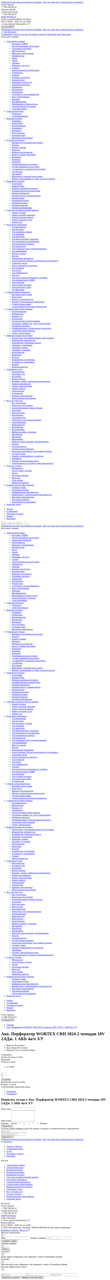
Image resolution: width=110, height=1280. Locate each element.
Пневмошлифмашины (22, 208)
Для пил (15, 275)
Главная (10, 1025)
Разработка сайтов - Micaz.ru (14, 1230)
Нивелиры (16, 355)
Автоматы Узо (18, 374)
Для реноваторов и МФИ (23, 280)
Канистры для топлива (22, 405)
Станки (15, 68)
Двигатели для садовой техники (26, 420)
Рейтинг (5, 1123)
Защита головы (19, 212)
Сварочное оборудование (23, 331)
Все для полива (19, 403)
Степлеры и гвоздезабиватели (25, 94)
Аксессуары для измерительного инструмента (33, 338)
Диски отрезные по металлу (24, 265)
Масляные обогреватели (23, 497)
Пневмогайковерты (21, 193)
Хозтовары (17, 174)
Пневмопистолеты (20, 200)
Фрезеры (16, 99)
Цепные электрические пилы (25, 461)
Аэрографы (17, 183)
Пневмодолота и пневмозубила (26, 196)
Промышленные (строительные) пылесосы (31, 328)
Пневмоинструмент (15, 181)
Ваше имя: (6, 1109)
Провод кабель (18, 388)
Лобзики (16, 63)
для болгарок (18, 229)
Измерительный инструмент (19, 335)
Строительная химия (21, 304)
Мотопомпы (17, 439)
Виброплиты (18, 314)
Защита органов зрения (22, 217)
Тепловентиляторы (20, 499)
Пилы (14, 58)
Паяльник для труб (20, 65)
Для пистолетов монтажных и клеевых (29, 278)
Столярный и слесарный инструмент (29, 169)
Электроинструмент (15, 41)
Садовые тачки (18, 454)
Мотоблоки (17, 434)
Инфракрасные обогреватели (25, 492)
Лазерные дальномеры (22, 345)
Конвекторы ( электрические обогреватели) (32, 495)
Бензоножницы (19, 126)
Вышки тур (17, 316)
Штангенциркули (20, 367)
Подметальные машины (23, 449)
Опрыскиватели (19, 446)
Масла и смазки (19, 253)
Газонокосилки (19, 135)
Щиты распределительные (24, 398)
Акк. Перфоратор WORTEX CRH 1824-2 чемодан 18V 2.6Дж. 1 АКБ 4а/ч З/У (41, 1027)
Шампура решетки (20, 483)
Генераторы (17, 123)
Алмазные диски (19, 263)
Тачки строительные (21, 333)
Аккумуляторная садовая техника (27, 408)
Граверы (15, 75)
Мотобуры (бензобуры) (22, 138)
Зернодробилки (19, 422)
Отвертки (16, 162)
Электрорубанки (19, 109)
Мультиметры (18, 352)
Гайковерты (17, 73)
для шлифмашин (19, 251)
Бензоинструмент (14, 118)
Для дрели (16, 270)
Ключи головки (19, 147)
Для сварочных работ (21, 287)
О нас (9, 1151)
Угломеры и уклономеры (23, 362)
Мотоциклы (17, 468)
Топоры (15, 145)
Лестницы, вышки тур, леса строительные (31, 323)
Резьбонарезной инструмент (25, 164)
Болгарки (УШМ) (20, 44)
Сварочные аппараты (21, 48)
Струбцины (17, 171)
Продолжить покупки (10, 1278)
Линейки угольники (21, 350)
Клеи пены (17, 297)
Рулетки (15, 357)
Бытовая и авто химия (22, 294)
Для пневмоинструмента (23, 244)
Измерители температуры (23, 340)
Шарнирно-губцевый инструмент (27, 176)
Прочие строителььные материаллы (28, 302)
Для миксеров (18, 237)
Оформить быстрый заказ (32, 1278)
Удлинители (17, 393)
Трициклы (16, 114)
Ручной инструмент (15, 140)
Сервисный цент (53, 34)
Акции (9, 509)
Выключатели (18, 372)
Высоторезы (17, 415)
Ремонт (9, 516)
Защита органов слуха (22, 220)
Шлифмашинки (19, 101)
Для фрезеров (18, 290)
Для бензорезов (19, 227)
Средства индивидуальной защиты (22, 210)
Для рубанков (18, 282)
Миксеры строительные (23, 53)
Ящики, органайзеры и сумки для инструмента (33, 179)
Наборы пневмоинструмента (25, 188)
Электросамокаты (20, 116)
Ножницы (16, 157)
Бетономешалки (19, 311)
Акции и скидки (20, 34)
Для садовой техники (21, 285)
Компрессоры (18, 186)
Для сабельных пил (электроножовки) (29, 249)
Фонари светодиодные (22, 396)
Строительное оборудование (19, 309)
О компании (6, 34)
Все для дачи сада (14, 401)
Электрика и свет (14, 369)
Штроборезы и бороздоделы (25, 104)
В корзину (6, 1080)
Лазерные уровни (20, 347)
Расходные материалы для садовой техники (32, 451)
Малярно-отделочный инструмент (27, 142)
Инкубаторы (17, 427)
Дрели (15, 60)
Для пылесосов (19, 246)
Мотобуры (16, 437)
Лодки (15, 473)
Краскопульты (18, 80)
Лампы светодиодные (22, 386)
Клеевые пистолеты (21, 77)
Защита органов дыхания (23, 215)
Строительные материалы (18, 292)
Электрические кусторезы (24, 106)
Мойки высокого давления (24, 432)
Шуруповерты (18, 51)
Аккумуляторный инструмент (25, 46)
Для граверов (18, 268)
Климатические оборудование (20, 485)
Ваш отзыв (6, 1120)
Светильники (18, 391)
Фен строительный (20, 97)
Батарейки (16, 376)
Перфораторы (18, 56)
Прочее (15, 256)
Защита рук (17, 222)
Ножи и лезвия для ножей (24, 155)
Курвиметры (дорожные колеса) (26, 343)
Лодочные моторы (20, 475)
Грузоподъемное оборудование (26, 321)
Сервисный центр (14, 1149)
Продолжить (7, 1126)
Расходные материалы (16, 224)
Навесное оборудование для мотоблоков (30, 442)
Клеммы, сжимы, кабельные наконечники (31, 381)
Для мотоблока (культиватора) (25, 241)
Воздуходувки (18, 133)
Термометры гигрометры (23, 360)
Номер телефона (38, 1238)
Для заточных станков (22, 232)
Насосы (15, 444)
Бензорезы (16, 130)
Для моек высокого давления (25, 239)
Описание (11, 1091)
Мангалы (16, 478)
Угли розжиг (17, 480)
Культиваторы (18, 429)
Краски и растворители (22, 299)
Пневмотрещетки (20, 205)
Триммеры (16, 121)
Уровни (15, 364)
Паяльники (17, 87)
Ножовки (16, 159)
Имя (3, 1238)
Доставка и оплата (37, 34)
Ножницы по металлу (22, 82)
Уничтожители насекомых (24, 502)
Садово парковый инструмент (25, 167)
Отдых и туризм (13, 466)
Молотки (16, 150)
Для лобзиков (18, 234)
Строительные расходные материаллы (29, 306)
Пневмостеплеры (20, 203)
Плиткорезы (17, 89)
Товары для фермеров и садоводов (27, 456)
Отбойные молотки (21, 85)
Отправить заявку (9, 1241)
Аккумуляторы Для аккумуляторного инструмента (35, 261)
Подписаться (7, 1137)
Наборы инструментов (22, 152)
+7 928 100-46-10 (8, 32)
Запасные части (13, 504)
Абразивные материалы (23, 258)
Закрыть (5, 1249)
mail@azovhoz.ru (8, 17)
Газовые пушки (19, 487)
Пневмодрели (18, 198)
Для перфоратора (20, 273)
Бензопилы (17, 128)
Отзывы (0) (11, 1094)
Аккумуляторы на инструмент (26, 70)
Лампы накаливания (21, 384)
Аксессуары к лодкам (22, 470)
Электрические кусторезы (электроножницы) (33, 463)
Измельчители (18, 425)
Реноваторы (17, 92)
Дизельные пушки (20, 490)
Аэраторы (16, 410)
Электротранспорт (14, 111)
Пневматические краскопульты (26, 191)
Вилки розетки (18, 379)
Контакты (66, 34)
